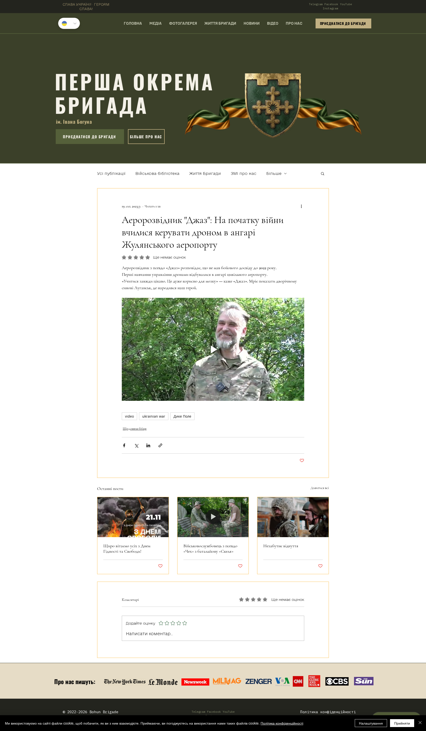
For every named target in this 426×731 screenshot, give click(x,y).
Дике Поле (182, 416)
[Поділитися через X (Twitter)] (136, 445)
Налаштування (371, 723)
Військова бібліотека (157, 173)
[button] (322, 173)
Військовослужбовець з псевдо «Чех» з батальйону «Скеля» (210, 548)
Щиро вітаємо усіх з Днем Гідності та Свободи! (126, 548)
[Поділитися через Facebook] (124, 445)
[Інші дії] (301, 206)
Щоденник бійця (134, 428)
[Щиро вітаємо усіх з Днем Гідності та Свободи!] (133, 517)
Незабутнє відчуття (280, 545)
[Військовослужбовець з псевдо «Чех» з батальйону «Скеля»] (213, 517)
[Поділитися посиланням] (160, 445)
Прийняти (402, 723)
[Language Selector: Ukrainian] (69, 23)
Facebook (331, 4)
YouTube (346, 4)
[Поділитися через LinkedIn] (148, 445)
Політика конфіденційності (282, 723)
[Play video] (213, 349)
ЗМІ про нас (243, 173)
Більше (274, 173)
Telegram (316, 4)
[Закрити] (420, 723)
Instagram (330, 8)
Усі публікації (111, 173)
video (129, 416)
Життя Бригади (205, 173)
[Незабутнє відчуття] (293, 517)
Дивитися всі (320, 488)
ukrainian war (153, 416)
